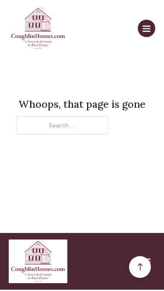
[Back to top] (140, 267)
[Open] (146, 28)
